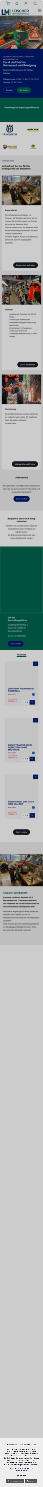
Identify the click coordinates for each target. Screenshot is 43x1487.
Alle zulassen (31, 1481)
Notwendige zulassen (15, 1481)
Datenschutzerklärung (21, 1471)
